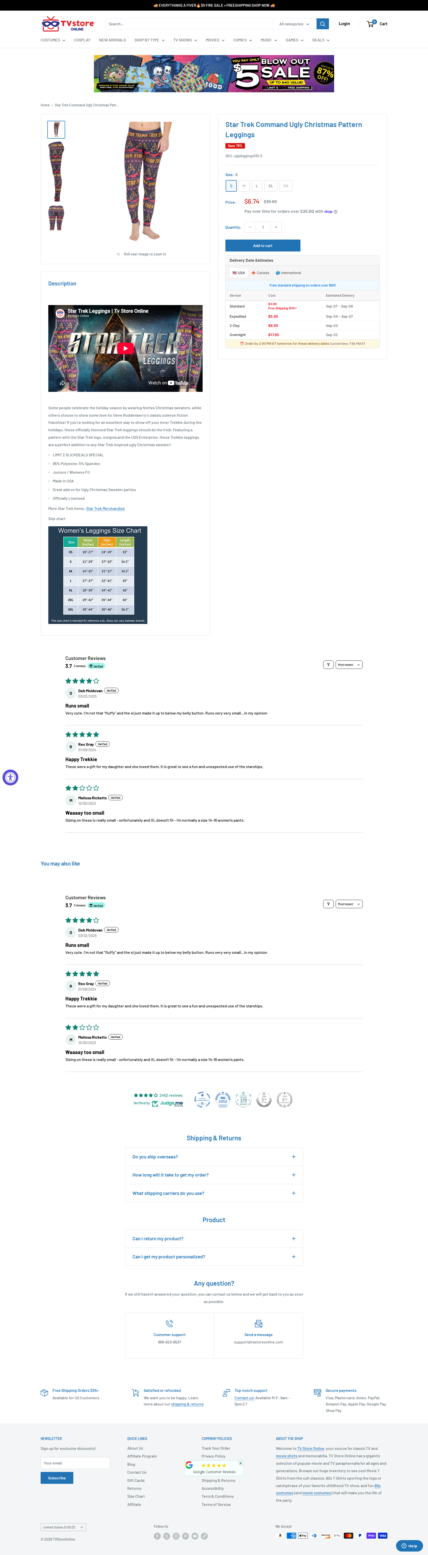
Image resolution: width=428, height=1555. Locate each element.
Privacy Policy (213, 1456)
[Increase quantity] (276, 227)
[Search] (323, 23)
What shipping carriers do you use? (168, 1193)
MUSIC (266, 39)
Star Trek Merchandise (105, 508)
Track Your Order (216, 1448)
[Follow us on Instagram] (176, 1536)
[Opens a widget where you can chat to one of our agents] (409, 1546)
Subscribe (57, 1477)
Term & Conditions (218, 1496)
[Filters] (328, 664)
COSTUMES (50, 39)
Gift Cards (136, 1480)
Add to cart (262, 245)
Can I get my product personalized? (169, 1256)
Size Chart (136, 1496)
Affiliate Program (142, 1456)
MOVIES (212, 39)
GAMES (292, 39)
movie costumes (316, 1492)
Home (45, 105)
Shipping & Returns (218, 1480)
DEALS (318, 39)
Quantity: (233, 227)
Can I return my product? (158, 1238)
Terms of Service (216, 1504)
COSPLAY (82, 39)
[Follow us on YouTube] (194, 1536)
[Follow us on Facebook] (157, 1536)
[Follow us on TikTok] (204, 1536)
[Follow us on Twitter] (166, 1536)
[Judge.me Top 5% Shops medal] (264, 1100)
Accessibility (213, 1488)
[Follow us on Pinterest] (185, 1536)
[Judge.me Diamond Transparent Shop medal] (202, 1100)
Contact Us (136, 1472)
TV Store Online (310, 1448)
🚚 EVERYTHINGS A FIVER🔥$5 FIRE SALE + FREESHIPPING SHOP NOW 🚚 (214, 5)
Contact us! (245, 1397)
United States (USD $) (59, 1527)
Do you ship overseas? (155, 1156)
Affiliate (134, 1504)
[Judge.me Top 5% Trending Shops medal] (285, 1100)
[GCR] (189, 1465)
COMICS (240, 39)
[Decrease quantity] (250, 227)
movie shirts (286, 1455)
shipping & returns (187, 1403)
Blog (131, 1464)
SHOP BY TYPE (146, 39)
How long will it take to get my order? (171, 1175)
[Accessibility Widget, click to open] (10, 777)
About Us (135, 1448)
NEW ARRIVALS (112, 39)
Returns (134, 1488)
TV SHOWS (182, 39)
